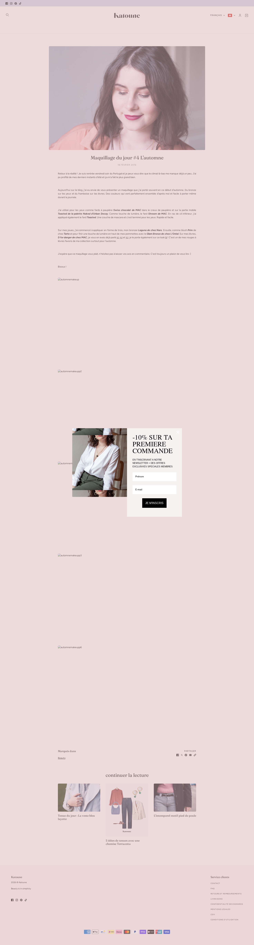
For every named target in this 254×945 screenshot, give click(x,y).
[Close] (178, 432)
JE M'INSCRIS (154, 503)
